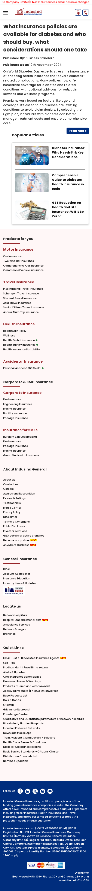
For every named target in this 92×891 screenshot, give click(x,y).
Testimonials (12, 503)
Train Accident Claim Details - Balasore (29, 737)
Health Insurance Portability (21, 349)
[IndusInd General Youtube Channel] (50, 791)
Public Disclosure (14, 526)
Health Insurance (19, 324)
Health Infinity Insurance (19, 344)
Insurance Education (16, 578)
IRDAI (6, 569)
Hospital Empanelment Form (22, 619)
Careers (8, 488)
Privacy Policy (12, 512)
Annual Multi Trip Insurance (21, 312)
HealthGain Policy (14, 330)
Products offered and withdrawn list (26, 686)
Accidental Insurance (23, 361)
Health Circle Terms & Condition (24, 742)
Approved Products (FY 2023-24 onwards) (30, 690)
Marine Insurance (14, 408)
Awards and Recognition (19, 493)
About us (9, 479)
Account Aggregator (16, 573)
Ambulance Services (16, 624)
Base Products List (15, 695)
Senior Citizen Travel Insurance (23, 307)
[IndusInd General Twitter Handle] (35, 791)
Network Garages (14, 629)
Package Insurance (15, 418)
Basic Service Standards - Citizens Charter (31, 751)
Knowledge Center (15, 714)
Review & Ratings (14, 498)
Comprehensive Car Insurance (23, 265)
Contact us (10, 484)
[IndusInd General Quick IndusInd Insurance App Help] (78, 12)
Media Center (12, 507)
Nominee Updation (15, 761)
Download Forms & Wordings (22, 681)
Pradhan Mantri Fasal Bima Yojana (25, 667)
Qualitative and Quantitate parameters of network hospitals (43, 719)
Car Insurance (12, 256)
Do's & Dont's (12, 700)
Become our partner (16, 540)
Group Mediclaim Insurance (21, 455)
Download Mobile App (17, 732)
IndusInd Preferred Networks (21, 728)
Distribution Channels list (20, 756)
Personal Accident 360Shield (22, 368)
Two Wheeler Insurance (18, 260)
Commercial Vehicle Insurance (23, 270)
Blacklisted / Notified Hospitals (23, 723)
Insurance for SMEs (20, 430)
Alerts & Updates (14, 672)
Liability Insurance (15, 413)
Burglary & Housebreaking (20, 436)
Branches (9, 633)
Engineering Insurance (17, 404)
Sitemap (9, 704)
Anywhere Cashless (16, 545)
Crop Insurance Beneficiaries (22, 676)
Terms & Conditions (16, 521)
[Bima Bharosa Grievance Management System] (14, 591)
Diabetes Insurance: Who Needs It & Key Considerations (68, 152)
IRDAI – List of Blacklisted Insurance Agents (31, 658)
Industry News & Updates (19, 583)
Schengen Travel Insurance (21, 293)
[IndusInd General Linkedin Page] (27, 791)
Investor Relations (15, 531)
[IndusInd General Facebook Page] (20, 791)
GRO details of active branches (23, 535)
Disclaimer (10, 517)
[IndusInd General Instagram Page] (42, 791)
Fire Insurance (12, 399)
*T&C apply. (11, 855)
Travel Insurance (18, 282)
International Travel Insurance (23, 288)
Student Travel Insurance (20, 298)
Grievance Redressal (16, 709)
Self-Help (9, 662)
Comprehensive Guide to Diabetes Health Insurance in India (68, 182)
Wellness (9, 335)
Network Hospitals (15, 615)
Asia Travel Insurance (17, 303)
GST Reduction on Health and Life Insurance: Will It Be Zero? (68, 209)
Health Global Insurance (19, 340)
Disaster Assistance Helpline (22, 746)
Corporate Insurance (22, 392)
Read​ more (78, 131)
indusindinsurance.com (18, 828)
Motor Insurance (18, 249)
